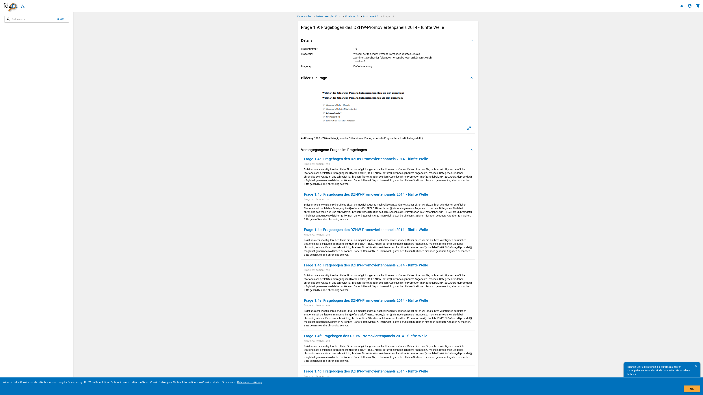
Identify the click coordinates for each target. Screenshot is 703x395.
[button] (388, 40)
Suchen (60, 19)
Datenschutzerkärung (249, 382)
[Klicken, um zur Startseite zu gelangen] (13, 6)
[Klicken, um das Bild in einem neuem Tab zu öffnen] (469, 128)
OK (692, 388)
